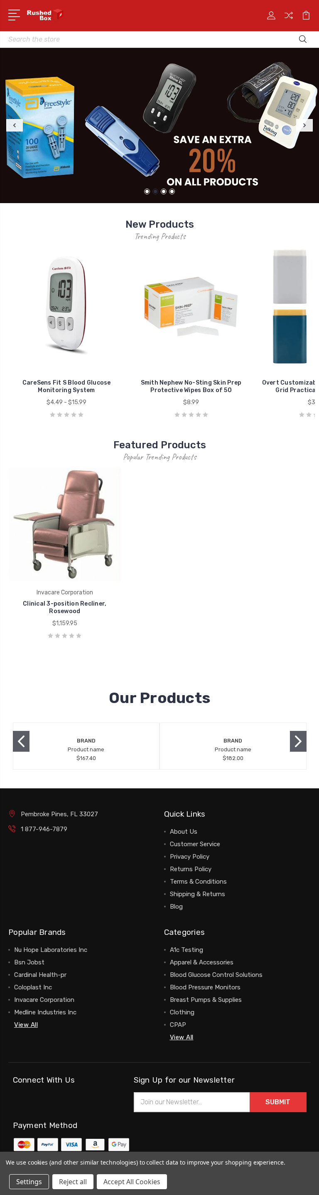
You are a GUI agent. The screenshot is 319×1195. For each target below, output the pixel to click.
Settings (29, 1181)
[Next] (304, 125)
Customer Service (195, 844)
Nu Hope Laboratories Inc (50, 950)
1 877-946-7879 (44, 829)
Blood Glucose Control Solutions (216, 975)
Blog (176, 906)
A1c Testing (186, 950)
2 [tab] (155, 191)
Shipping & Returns (197, 894)
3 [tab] (164, 191)
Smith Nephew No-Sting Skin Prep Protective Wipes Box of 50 (191, 386)
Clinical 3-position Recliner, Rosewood (64, 607)
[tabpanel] (159, 125)
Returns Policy (190, 869)
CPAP (178, 1025)
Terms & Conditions (198, 881)
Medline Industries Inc (45, 1012)
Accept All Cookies (131, 1181)
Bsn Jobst (29, 962)
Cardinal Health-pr (40, 975)
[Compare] (288, 20)
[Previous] (14, 125)
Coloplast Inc (33, 987)
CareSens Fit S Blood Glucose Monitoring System (66, 386)
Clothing (182, 1012)
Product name (86, 749)
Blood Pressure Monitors (205, 987)
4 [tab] (172, 191)
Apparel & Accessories (201, 962)
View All (26, 1025)
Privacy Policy (189, 856)
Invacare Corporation (44, 1000)
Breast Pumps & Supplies (206, 1000)
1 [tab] (147, 191)
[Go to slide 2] (298, 741)
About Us (183, 831)
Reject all (73, 1181)
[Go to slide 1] (21, 741)
